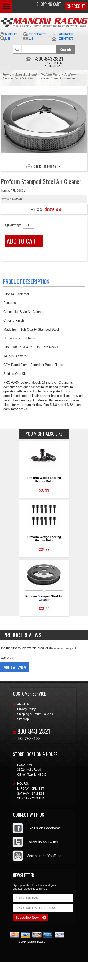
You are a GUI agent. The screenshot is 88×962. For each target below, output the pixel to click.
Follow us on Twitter (42, 842)
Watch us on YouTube (44, 856)
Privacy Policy (26, 709)
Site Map (23, 719)
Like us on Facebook (43, 828)
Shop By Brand (26, 74)
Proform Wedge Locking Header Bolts (44, 479)
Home (7, 74)
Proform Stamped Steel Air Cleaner (44, 598)
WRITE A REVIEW (14, 667)
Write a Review (12, 199)
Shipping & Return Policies (35, 714)
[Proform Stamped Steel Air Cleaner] (44, 160)
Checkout (76, 6)
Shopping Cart (48, 4)
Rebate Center (66, 36)
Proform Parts (50, 74)
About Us (11, 36)
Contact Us (37, 36)
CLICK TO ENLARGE (46, 167)
